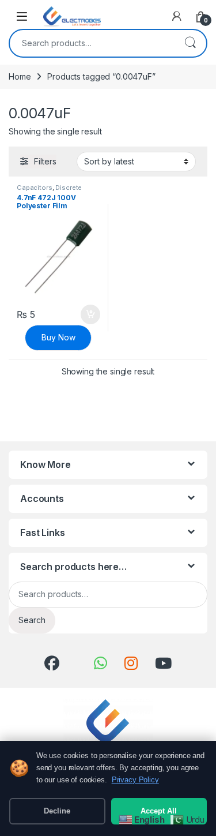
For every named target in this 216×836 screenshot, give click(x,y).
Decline (57, 811)
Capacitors (34, 187)
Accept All (159, 811)
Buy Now (58, 337)
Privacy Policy (135, 779)
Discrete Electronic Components (55, 190)
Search (190, 43)
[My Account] (176, 16)
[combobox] (92, 43)
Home (20, 76)
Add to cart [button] (90, 314)
